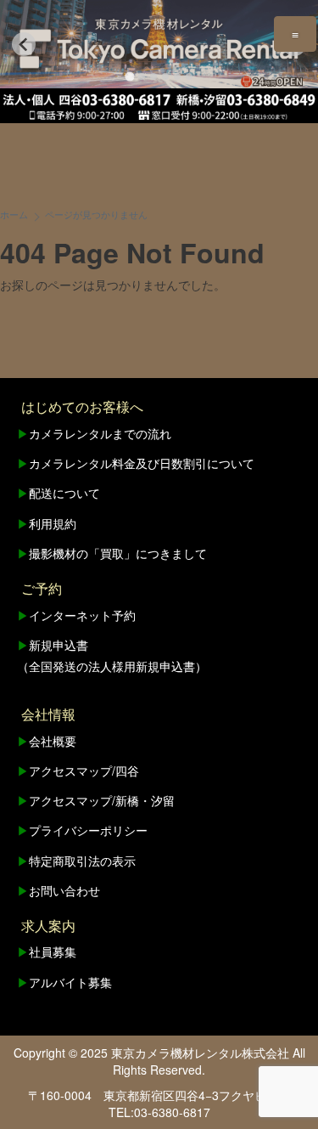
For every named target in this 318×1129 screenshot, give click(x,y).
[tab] (129, 76)
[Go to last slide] (24, 44)
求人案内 (48, 925)
